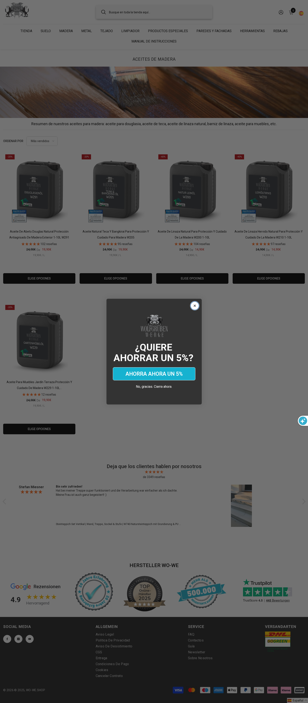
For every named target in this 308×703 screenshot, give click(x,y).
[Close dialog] (194, 305)
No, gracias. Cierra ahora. (154, 387)
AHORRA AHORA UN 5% (154, 374)
